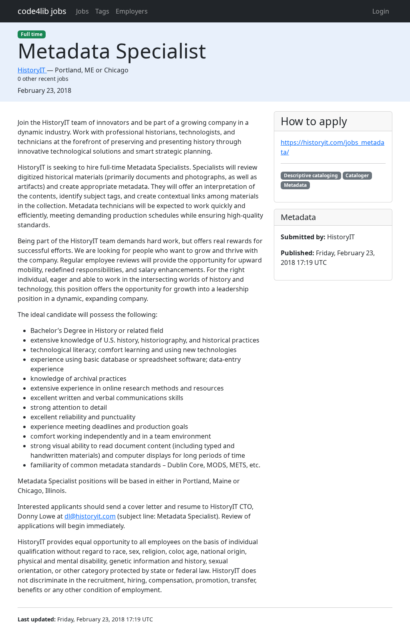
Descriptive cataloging (311, 175)
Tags (102, 11)
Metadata (295, 185)
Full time (31, 34)
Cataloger (357, 175)
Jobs (82, 11)
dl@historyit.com (90, 516)
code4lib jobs (42, 11)
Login (380, 11)
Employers (132, 11)
